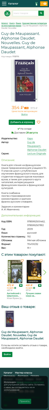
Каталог (4, 23)
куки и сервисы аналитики (30, 382)
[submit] (41, 13)
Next (44, 272)
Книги (12, 23)
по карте (10, 288)
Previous (4, 272)
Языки (18, 23)
